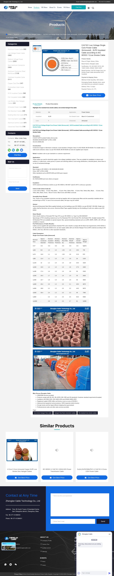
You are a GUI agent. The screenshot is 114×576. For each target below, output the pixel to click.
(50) (17, 49)
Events (59, 7)
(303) (16, 66)
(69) (16, 88)
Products (36, 7)
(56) (17, 93)
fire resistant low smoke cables (88, 413)
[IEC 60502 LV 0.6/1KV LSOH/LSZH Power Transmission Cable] (57, 450)
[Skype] (13, 150)
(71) (17, 115)
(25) (16, 97)
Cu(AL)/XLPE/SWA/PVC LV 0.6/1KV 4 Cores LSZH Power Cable (92, 470)
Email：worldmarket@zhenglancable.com (18, 548)
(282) (16, 54)
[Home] (11, 7)
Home (30, 7)
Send (103, 521)
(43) (17, 107)
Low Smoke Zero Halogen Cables (31, 34)
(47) (15, 83)
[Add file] (78, 573)
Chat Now (79, 7)
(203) (15, 60)
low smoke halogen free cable (42, 413)
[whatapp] (17, 150)
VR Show (44, 7)
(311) (16, 78)
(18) (16, 119)
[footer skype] (10, 564)
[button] (7, 455)
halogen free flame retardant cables (65, 413)
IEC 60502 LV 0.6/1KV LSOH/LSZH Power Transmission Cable (57, 470)
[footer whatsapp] (5, 564)
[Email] (21, 150)
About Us (52, 7)
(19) (16, 126)
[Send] (109, 573)
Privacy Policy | (18, 574)
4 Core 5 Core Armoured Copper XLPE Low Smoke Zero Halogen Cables (22, 470)
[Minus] (109, 534)
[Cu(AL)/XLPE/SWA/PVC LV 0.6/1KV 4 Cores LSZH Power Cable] (91, 450)
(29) (16, 111)
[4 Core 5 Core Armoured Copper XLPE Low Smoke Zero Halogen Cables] (22, 450)
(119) (16, 72)
